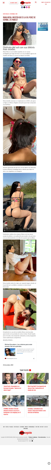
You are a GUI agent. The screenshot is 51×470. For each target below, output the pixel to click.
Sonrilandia (25, 428)
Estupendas (12, 14)
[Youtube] (29, 7)
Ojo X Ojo (46, 426)
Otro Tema (37, 426)
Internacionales (32, 426)
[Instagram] (27, 7)
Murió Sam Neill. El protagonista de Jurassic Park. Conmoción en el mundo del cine (37, 388)
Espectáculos (6, 14)
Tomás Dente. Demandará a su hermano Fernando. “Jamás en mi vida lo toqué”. (12, 388)
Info (16, 14)
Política (7, 426)
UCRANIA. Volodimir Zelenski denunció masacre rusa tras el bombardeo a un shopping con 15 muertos (12, 411)
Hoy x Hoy (41, 426)
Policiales (11, 426)
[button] (3, 2)
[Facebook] (22, 7)
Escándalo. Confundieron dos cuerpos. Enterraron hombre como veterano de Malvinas (37, 410)
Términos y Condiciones (32, 437)
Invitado (26, 426)
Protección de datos (42, 437)
